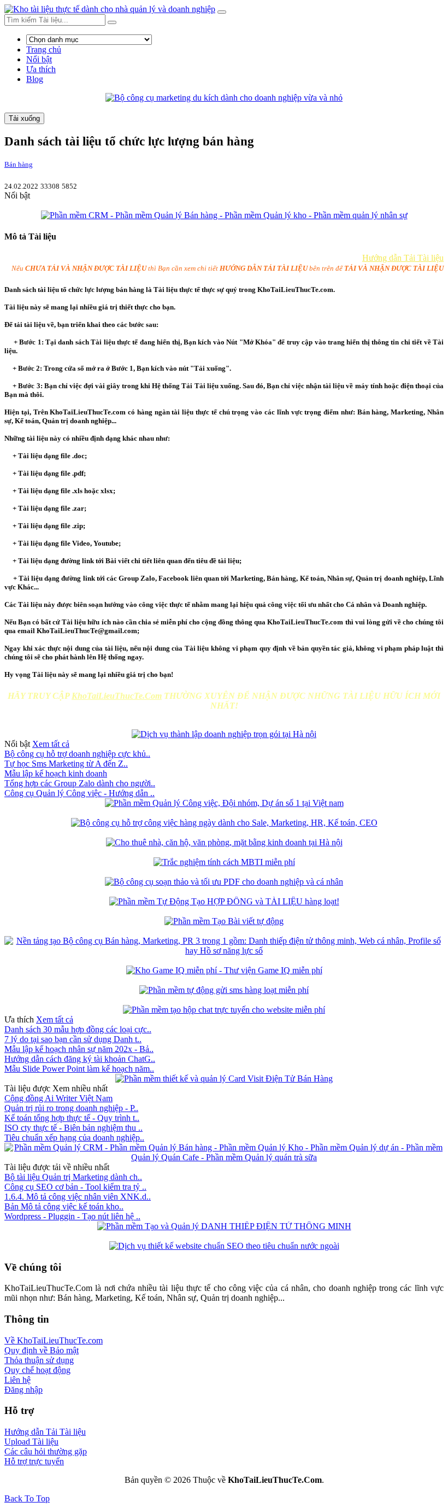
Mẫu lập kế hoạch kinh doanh (55, 773)
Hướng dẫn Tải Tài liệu (403, 257)
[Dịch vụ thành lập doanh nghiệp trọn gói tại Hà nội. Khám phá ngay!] (224, 734)
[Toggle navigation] (221, 12)
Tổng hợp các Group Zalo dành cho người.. (79, 783)
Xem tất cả (50, 744)
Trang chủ (43, 49)
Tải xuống (24, 118)
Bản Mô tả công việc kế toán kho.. (63, 1206)
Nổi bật (39, 59)
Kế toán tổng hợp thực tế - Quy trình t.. (71, 1118)
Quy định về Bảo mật (41, 1350)
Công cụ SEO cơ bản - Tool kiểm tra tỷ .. (75, 1186)
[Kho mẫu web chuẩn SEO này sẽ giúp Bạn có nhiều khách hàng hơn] (224, 1245)
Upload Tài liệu (31, 1441)
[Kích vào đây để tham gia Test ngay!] (224, 970)
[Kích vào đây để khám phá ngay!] (224, 803)
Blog (34, 79)
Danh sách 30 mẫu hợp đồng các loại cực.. (77, 1029)
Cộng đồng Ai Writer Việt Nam (58, 1098)
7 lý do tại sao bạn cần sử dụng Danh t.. (73, 1039)
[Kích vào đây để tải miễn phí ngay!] (224, 97)
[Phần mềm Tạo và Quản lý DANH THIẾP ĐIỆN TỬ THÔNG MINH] (224, 1226)
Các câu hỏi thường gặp (45, 1451)
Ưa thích (41, 69)
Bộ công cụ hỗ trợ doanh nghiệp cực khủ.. (77, 753)
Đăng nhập (23, 1389)
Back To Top (27, 1498)
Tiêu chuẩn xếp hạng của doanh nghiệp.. (74, 1137)
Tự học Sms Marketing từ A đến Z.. (66, 763)
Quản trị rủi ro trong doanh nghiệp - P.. (71, 1108)
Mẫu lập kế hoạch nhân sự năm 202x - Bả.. (79, 1049)
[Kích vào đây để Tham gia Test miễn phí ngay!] (224, 862)
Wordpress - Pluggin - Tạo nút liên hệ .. (72, 1216)
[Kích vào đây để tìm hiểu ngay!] (224, 215)
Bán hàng (18, 164)
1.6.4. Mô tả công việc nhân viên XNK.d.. (77, 1196)
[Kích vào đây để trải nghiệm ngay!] (224, 901)
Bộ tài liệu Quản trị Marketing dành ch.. (73, 1177)
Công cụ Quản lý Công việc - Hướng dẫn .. (79, 793)
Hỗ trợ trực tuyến (34, 1461)
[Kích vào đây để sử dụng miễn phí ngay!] (224, 822)
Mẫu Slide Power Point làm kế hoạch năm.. (79, 1068)
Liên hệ (17, 1379)
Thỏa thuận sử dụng (39, 1360)
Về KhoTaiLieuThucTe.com (53, 1340)
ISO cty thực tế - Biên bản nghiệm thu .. (73, 1127)
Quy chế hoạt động (37, 1370)
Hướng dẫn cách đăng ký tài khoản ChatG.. (79, 1058)
